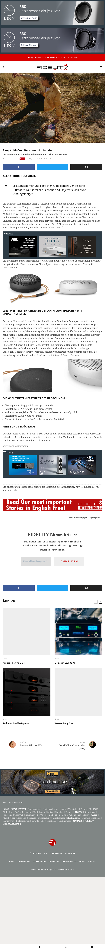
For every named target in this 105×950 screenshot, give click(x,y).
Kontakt (92, 861)
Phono (84, 809)
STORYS (79, 812)
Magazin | (79, 821)
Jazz (13, 818)
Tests (22, 809)
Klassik (6, 818)
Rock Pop (22, 818)
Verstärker (73, 809)
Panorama (7, 815)
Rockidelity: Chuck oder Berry (72, 745)
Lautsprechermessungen (54, 809)
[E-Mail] (86, 167)
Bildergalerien (23, 821)
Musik (94, 815)
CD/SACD (93, 809)
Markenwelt (8, 821)
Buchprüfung (44, 818)
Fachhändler (65, 821)
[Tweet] (52, 167)
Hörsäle (32, 818)
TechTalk (18, 815)
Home (6, 809)
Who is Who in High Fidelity (75, 815)
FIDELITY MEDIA (39, 861)
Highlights (73, 818)
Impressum (54, 861)
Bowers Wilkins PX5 (31, 744)
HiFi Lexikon (54, 815)
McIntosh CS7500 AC (65, 663)
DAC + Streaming (23, 812)
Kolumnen (30, 815)
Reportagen (90, 812)
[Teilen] (19, 167)
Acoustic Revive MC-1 (14, 663)
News (22, 159)
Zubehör (59, 812)
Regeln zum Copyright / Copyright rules (85, 518)
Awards (35, 821)
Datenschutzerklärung (73, 861)
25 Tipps (41, 815)
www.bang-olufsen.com (15, 446)
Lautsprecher (34, 809)
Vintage (69, 812)
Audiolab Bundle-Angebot (16, 723)
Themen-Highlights (91, 818)
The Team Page (24, 861)
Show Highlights (48, 821)
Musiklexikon (59, 818)
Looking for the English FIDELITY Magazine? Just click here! (52, 57)
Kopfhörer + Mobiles (43, 812)
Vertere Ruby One (64, 723)
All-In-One (8, 812)
